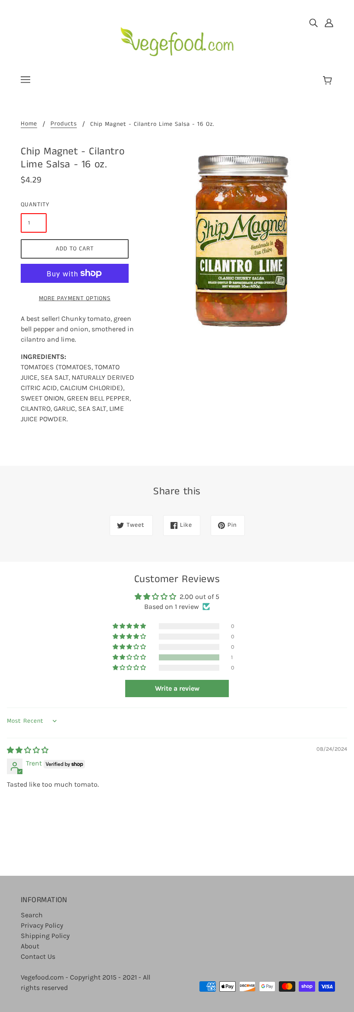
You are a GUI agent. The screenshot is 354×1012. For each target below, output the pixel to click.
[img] (313, 22)
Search (32, 915)
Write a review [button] (177, 688)
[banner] (177, 38)
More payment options (75, 298)
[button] (130, 657)
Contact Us (38, 956)
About (30, 946)
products (64, 124)
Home (29, 124)
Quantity (34, 204)
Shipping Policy (45, 936)
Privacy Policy (42, 925)
